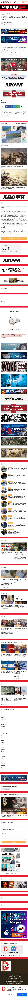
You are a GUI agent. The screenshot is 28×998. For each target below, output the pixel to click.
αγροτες (2, 712)
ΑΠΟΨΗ (7, 975)
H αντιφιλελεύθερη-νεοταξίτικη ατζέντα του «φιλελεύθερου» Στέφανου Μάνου (20, 607)
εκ (1, 731)
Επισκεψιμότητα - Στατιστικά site (14, 978)
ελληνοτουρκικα (4, 733)
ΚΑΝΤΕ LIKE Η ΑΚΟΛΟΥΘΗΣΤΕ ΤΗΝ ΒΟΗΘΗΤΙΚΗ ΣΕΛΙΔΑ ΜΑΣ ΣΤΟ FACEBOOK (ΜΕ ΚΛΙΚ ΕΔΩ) (14, 76)
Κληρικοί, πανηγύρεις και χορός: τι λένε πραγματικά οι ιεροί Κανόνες (16, 532)
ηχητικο (2, 740)
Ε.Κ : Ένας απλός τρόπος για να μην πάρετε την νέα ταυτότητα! (7, 672)
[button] (26, 2)
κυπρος (2, 744)
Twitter (14, 106)
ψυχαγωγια (9, 13)
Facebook (10, 106)
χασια (20, 100)
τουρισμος (3, 765)
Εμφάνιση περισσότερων (21, 123)
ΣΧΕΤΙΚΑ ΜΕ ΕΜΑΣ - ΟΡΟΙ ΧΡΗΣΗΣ (14, 983)
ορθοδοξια (3, 749)
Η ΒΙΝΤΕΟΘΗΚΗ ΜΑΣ (14, 980)
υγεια (2, 767)
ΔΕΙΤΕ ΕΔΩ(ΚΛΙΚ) (5, 789)
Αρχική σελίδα (3, 13)
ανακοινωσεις (3, 719)
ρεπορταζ (3, 756)
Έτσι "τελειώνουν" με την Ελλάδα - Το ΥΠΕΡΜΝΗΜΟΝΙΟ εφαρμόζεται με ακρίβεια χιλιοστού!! (20, 674)
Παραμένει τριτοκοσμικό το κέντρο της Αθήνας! (20, 629)
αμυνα (2, 717)
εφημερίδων (14, 873)
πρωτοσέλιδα (8, 873)
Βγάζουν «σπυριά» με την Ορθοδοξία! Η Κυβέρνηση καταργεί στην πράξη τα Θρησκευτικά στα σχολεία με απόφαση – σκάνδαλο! (16, 498)
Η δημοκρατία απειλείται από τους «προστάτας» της (7, 606)
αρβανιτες (8, 100)
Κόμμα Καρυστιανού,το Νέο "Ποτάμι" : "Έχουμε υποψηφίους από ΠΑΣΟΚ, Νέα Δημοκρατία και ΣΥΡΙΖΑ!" (20, 698)
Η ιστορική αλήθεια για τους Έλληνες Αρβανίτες (12, 166)
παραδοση (3, 751)
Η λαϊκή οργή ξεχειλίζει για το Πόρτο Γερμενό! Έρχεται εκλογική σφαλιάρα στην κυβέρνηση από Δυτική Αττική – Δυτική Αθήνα (17, 469)
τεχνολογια (3, 763)
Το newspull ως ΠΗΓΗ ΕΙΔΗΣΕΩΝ (14, 976)
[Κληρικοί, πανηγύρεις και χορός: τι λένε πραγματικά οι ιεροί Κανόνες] (4, 532)
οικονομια (3, 747)
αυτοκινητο (3, 726)
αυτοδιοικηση (3, 724)
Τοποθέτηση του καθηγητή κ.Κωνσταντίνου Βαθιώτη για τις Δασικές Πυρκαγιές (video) (17, 511)
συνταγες (3, 760)
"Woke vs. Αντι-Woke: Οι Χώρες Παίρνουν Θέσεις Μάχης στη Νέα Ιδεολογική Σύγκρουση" (7, 656)
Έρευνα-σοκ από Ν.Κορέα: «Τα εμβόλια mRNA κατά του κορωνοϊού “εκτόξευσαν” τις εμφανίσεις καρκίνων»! (13, 336)
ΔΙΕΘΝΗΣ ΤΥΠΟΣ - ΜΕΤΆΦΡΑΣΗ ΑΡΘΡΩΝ (14, 981)
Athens (4, 245)
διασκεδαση (14, 100)
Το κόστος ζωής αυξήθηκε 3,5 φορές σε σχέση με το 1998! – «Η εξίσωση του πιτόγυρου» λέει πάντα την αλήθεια (17, 518)
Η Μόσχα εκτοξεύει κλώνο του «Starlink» (20, 580)
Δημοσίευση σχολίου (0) (14, 238)
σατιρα (2, 758)
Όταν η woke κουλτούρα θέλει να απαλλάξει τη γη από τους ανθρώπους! (17, 490)
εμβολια (2, 735)
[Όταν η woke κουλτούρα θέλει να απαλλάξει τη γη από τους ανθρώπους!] (4, 490)
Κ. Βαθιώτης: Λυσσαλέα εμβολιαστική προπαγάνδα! (6, 553)
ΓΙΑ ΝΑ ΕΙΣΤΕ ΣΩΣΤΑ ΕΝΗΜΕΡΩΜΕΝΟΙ (14, 79)
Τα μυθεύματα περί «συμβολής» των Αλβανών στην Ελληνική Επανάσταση (13, 188)
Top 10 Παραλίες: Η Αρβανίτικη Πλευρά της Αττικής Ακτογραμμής (12, 144)
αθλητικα (2, 715)
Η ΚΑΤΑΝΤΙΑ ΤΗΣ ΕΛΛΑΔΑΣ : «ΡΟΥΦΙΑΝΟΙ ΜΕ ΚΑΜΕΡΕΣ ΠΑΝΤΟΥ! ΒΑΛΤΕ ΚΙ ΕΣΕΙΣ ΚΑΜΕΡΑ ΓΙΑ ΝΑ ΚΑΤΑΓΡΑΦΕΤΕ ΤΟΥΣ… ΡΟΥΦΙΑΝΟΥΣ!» (7, 699)
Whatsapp (18, 106)
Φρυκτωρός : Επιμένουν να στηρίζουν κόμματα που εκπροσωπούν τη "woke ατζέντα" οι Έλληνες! (20, 656)
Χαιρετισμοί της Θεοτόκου (16, 975)
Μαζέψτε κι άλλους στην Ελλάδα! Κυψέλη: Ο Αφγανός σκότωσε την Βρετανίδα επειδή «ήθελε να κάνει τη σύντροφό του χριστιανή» (7, 631)
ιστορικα (2, 742)
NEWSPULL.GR (9, 2)
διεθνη (2, 728)
